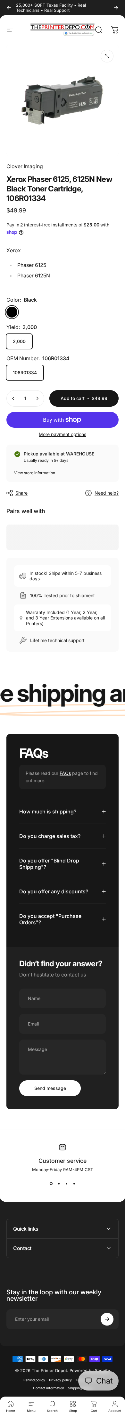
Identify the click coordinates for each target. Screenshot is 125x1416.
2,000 (19, 341)
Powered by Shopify (90, 1370)
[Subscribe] (107, 1319)
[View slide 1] (51, 1183)
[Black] (11, 312)
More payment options (62, 434)
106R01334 (25, 372)
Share (21, 493)
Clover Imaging (24, 166)
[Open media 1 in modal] (107, 56)
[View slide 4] (74, 1183)
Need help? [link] (107, 493)
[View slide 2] (59, 1183)
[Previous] (9, 7)
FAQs (65, 773)
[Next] (116, 7)
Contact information (48, 1388)
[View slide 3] (66, 1183)
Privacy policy (60, 1380)
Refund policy (34, 1380)
